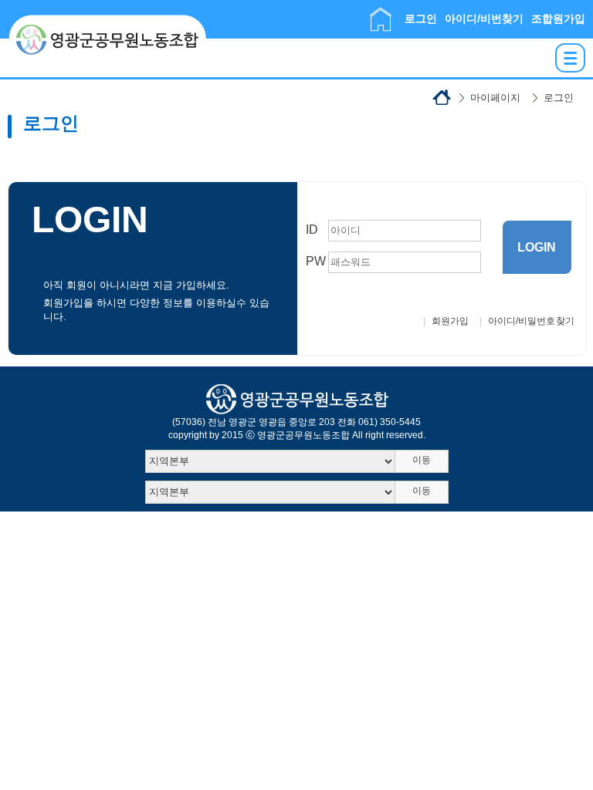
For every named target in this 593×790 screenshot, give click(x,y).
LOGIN (536, 247)
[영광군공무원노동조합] (108, 21)
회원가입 (450, 321)
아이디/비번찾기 (484, 18)
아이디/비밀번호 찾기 (531, 321)
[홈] (380, 14)
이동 (421, 459)
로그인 (421, 18)
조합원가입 (558, 18)
